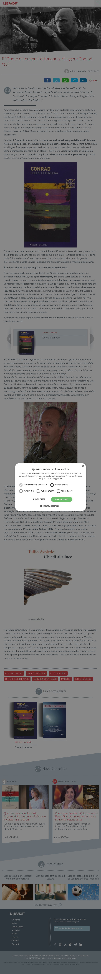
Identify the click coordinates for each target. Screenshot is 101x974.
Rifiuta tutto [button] (39, 499)
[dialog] (50, 487)
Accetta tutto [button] (61, 499)
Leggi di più (57, 478)
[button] (50, 506)
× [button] (83, 466)
